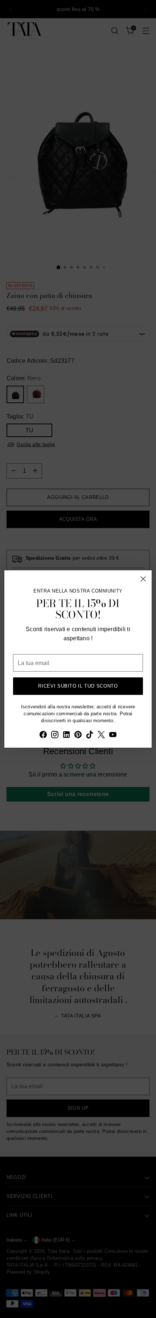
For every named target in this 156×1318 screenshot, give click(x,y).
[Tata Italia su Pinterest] (78, 735)
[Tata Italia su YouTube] (112, 735)
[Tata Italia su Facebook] (43, 735)
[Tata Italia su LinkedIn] (66, 735)
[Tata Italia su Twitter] (101, 735)
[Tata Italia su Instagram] (54, 735)
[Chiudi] (143, 579)
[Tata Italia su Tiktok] (89, 735)
